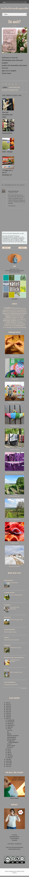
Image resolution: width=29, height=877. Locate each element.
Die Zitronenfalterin (9, 629)
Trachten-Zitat (7, 325)
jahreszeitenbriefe (13, 191)
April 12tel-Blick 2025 (14, 519)
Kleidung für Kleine (20, 313)
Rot (8, 732)
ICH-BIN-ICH (14, 379)
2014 (7, 763)
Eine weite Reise (14, 582)
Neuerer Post (6, 247)
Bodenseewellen (8, 580)
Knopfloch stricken (14, 356)
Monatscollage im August (10, 632)
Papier (21, 319)
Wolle (15, 327)
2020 (7, 713)
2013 (7, 764)
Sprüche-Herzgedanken (10, 90)
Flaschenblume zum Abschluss (15, 660)
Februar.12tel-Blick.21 (14, 566)
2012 (7, 766)
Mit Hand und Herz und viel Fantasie (13, 657)
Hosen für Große (15, 310)
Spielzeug (12, 322)
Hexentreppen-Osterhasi (14, 402)
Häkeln (8, 311)
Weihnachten (10, 327)
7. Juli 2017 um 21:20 (12, 192)
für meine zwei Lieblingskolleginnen (12, 741)
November (10, 722)
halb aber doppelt (11, 739)
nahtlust (6, 637)
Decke (19, 308)
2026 (7, 703)
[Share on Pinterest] (9, 84)
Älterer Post (23, 247)
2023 (7, 708)
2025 (7, 704)
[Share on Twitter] (6, 84)
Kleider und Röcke (22, 311)
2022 (7, 709)
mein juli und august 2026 (16, 619)
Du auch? (9, 744)
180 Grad (15, 308)
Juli (8, 728)
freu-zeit (6, 670)
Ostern (17, 319)
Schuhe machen (23, 320)
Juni (8, 749)
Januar (9, 757)
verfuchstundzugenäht (15, 8)
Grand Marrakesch (11, 737)
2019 (7, 715)
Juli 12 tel (9, 730)
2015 (7, 761)
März (8, 754)
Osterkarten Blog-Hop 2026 (10, 684)
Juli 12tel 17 (10, 747)
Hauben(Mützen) (7, 310)
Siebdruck (8, 322)
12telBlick (8, 308)
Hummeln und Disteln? (13, 735)
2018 (7, 716)
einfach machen (11, 745)
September (10, 725)
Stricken (19, 324)
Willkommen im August (15, 647)
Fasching (23, 308)
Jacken (12, 311)
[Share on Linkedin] (13, 84)
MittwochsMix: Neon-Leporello (11, 639)
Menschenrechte (9, 315)
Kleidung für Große (8, 313)
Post (24, 319)
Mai (8, 751)
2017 (7, 718)
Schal (18, 320)
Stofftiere (13, 324)
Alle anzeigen (23, 688)
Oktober (9, 723)
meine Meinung (14, 87)
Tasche (23, 324)
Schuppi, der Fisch (14, 426)
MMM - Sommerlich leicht (16, 672)
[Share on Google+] (16, 84)
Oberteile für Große (17, 317)
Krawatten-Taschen (14, 449)
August (9, 727)
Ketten (15, 311)
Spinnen (17, 322)
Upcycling (19, 325)
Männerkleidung (20, 315)
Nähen (8, 317)
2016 (7, 759)
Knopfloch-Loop (14, 543)
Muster (15, 315)
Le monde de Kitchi (9, 592)
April (8, 752)
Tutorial (14, 325)
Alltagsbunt (7, 645)
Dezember (10, 720)
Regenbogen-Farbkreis (9, 321)
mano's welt (7, 617)
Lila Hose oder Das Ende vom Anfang (14, 473)
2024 (7, 706)
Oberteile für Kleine (10, 319)
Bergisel (9, 734)
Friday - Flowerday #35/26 (16, 595)
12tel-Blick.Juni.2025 (14, 496)
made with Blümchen (9, 682)
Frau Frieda (7, 605)
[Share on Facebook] (2, 84)
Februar (9, 756)
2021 (7, 711)
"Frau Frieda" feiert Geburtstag (14, 608)
